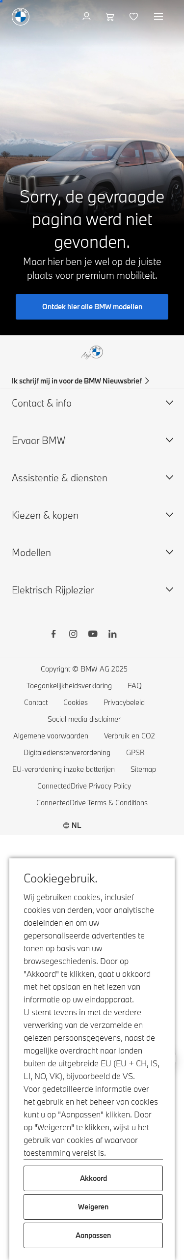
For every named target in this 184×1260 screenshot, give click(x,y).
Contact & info (42, 403)
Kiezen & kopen (45, 515)
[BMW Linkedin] (112, 635)
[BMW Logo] (20, 17)
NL (76, 825)
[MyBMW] (88, 16)
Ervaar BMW (38, 440)
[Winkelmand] (111, 16)
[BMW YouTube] (93, 635)
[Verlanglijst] (135, 16)
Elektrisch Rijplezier (53, 590)
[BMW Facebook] (53, 635)
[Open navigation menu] (159, 16)
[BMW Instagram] (73, 635)
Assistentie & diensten (59, 477)
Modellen (31, 552)
